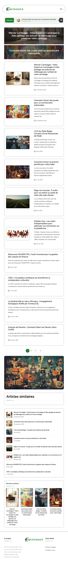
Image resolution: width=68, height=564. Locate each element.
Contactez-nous (50, 550)
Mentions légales (50, 547)
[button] (40, 351)
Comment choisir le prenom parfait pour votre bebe (46, 163)
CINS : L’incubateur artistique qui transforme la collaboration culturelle (29, 279)
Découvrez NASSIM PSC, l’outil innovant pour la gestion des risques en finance (33, 255)
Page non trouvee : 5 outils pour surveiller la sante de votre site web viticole (46, 192)
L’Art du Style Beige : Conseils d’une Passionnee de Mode (46, 133)
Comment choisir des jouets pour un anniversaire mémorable (25, 19)
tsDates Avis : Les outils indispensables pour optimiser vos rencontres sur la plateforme (46, 225)
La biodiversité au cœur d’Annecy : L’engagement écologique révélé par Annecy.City (30, 302)
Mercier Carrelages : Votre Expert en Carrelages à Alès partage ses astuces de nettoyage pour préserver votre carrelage (34, 35)
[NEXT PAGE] (40, 351)
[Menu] (61, 9)
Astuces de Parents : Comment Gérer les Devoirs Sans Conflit (32, 328)
